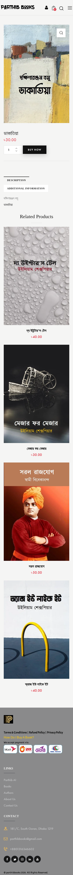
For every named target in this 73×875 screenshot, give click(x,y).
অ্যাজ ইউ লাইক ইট (36, 684)
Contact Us (10, 805)
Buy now (34, 149)
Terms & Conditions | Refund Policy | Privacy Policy (33, 732)
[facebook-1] (7, 859)
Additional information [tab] (26, 188)
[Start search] (61, 8)
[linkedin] (29, 859)
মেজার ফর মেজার (36, 449)
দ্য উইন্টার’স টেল (36, 331)
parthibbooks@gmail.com (26, 839)
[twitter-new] (14, 859)
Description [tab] (16, 180)
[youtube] (37, 859)
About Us (9, 799)
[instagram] (22, 859)
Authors (8, 793)
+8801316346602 (22, 849)
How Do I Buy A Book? (19, 737)
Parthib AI (10, 780)
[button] (61, 32)
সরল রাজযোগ (36, 566)
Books (7, 786)
